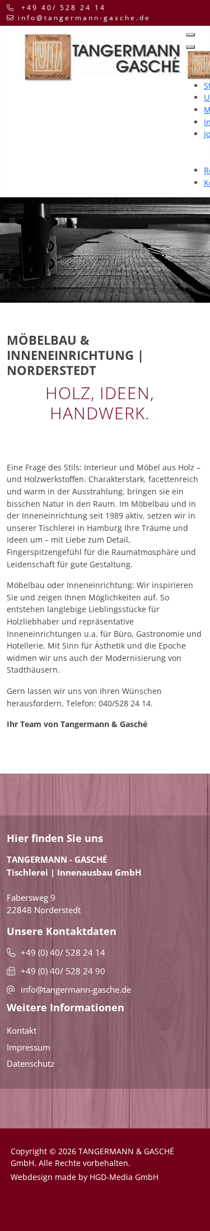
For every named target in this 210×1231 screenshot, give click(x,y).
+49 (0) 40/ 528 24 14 (63, 952)
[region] (105, 250)
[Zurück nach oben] (118, 1209)
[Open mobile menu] (190, 34)
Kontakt (21, 1030)
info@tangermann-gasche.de (84, 17)
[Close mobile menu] (190, 47)
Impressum (28, 1047)
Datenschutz (30, 1063)
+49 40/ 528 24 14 (63, 7)
